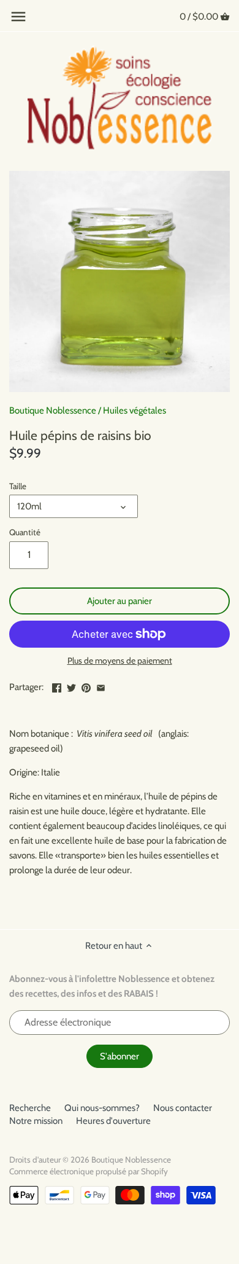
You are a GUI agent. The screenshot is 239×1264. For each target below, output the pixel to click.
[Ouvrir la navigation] (18, 16)
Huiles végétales (134, 410)
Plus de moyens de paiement (119, 660)
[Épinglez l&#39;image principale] (86, 685)
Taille (17, 486)
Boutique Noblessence (52, 410)
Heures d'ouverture (113, 1120)
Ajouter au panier (119, 600)
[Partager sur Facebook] (56, 685)
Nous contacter (182, 1107)
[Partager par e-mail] (100, 685)
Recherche (30, 1107)
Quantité (24, 532)
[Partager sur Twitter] (71, 685)
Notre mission (36, 1120)
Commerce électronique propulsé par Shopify (88, 1171)
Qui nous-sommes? (102, 1107)
